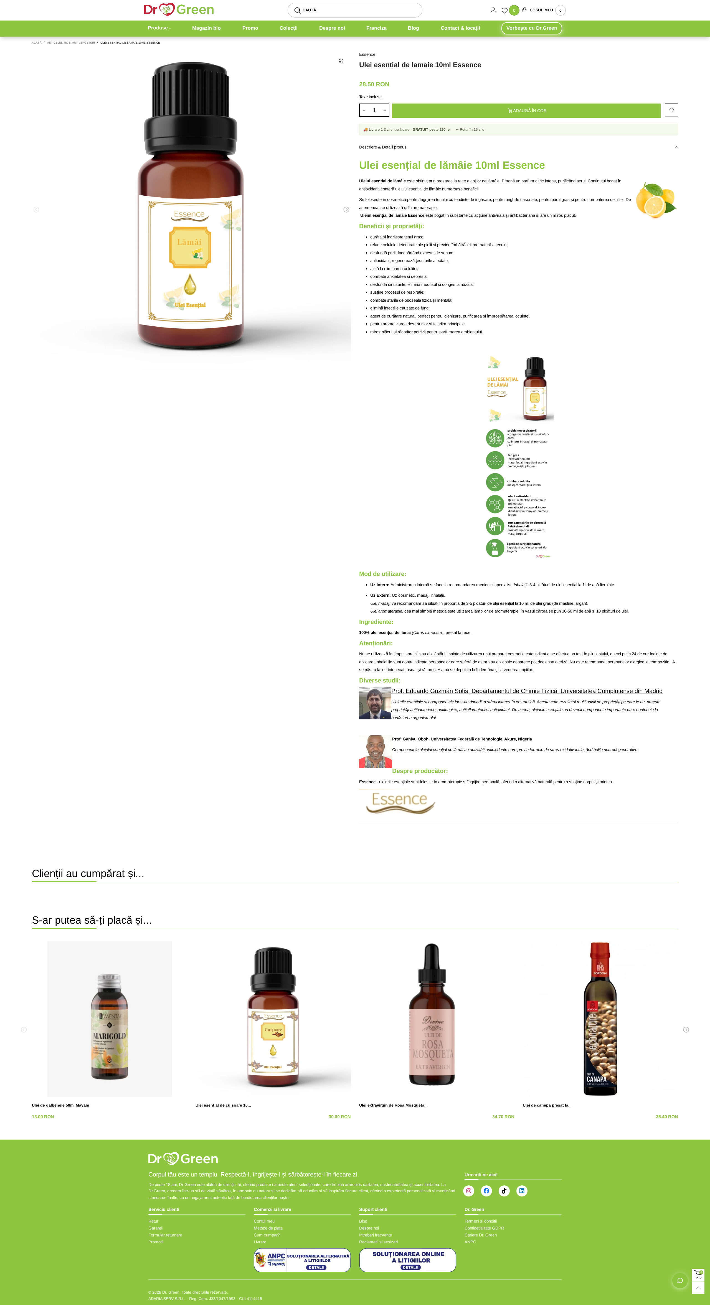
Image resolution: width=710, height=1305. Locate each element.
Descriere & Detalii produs (383, 147)
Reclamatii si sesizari (378, 1242)
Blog (413, 28)
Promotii (155, 1242)
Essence (367, 54)
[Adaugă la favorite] (671, 110)
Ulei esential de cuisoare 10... (223, 1105)
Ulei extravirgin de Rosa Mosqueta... (393, 1105)
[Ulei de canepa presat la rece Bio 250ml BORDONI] (600, 1019)
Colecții (289, 28)
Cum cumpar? (267, 1235)
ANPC (470, 1242)
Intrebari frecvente (375, 1235)
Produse (158, 28)
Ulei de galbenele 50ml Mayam (60, 1105)
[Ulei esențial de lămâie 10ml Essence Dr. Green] (191, 210)
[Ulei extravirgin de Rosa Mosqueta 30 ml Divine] (436, 1019)
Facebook (486, 1190)
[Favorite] (505, 11)
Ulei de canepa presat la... (547, 1105)
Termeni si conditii (481, 1221)
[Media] (341, 60)
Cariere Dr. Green (481, 1235)
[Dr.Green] (179, 9)
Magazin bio (206, 28)
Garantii (155, 1228)
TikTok (504, 1190)
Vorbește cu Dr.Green (531, 28)
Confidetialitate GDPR (484, 1228)
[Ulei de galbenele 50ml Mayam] (109, 1019)
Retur (153, 1221)
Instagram (468, 1190)
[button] (36, 209)
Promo (250, 28)
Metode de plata (268, 1228)
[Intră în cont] (496, 10)
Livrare (260, 1242)
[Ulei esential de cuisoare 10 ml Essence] (273, 1019)
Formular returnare (165, 1235)
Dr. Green (170, 1292)
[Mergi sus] (698, 1287)
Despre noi (332, 28)
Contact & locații (460, 28)
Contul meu (264, 1221)
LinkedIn (522, 1190)
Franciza (376, 28)
